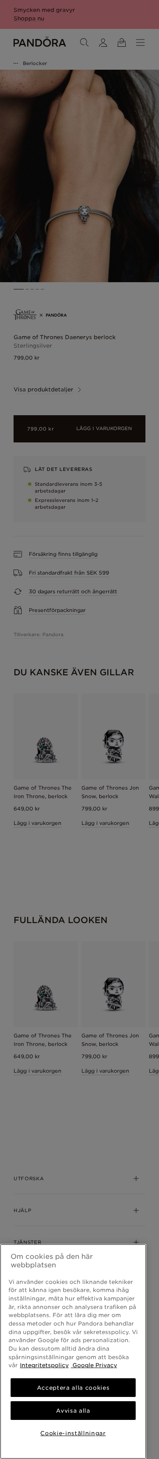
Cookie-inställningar (73, 1433)
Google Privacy (94, 1365)
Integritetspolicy (44, 1365)
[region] (73, 1351)
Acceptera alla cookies (73, 1387)
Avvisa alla (73, 1410)
